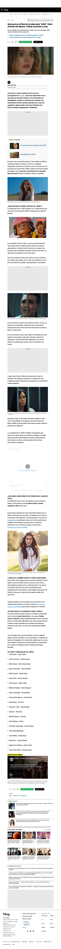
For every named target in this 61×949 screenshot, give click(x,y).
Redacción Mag (12, 85)
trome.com (39, 941)
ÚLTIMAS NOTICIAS (14, 866)
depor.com (31, 941)
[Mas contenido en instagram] (33, 931)
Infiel (10, 795)
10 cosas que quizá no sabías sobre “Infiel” (33, 145)
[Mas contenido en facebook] (27, 931)
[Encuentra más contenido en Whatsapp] (16, 42)
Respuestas (45, 915)
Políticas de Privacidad (27, 916)
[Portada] (6, 916)
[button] (11, 775)
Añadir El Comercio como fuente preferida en (40, 20)
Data (51, 919)
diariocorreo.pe (47, 941)
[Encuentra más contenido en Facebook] (9, 42)
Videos (52, 915)
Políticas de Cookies (26, 918)
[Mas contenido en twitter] (30, 931)
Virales (43, 927)
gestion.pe (24, 941)
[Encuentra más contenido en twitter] (12, 42)
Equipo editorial (6, 917)
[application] (28, 767)
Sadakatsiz (24, 795)
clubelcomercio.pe (15, 941)
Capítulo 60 (16, 795)
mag (13, 944)
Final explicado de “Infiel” (27, 154)
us (42, 919)
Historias (44, 931)
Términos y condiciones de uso (29, 913)
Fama (43, 923)
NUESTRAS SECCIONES (46, 913)
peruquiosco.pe (6, 944)
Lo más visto (12, 801)
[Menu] (2, 9)
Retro (51, 923)
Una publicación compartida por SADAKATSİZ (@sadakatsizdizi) (28, 490)
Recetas (52, 927)
